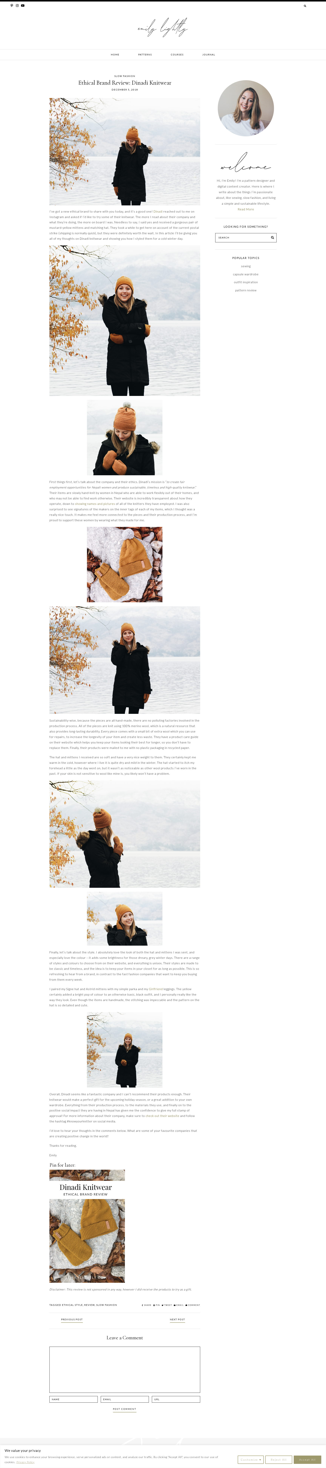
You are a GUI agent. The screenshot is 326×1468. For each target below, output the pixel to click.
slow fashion (106, 1304)
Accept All (307, 1459)
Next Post (177, 1319)
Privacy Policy (25, 1462)
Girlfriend (156, 989)
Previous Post (72, 1319)
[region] (163, 1456)
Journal (208, 54)
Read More (246, 209)
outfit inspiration (246, 282)
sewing (246, 266)
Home (115, 54)
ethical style (72, 1304)
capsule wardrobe (246, 274)
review (89, 1304)
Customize (249, 1459)
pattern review (246, 290)
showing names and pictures (95, 503)
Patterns (145, 54)
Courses (177, 54)
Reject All (279, 1459)
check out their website (162, 1115)
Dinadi (158, 211)
